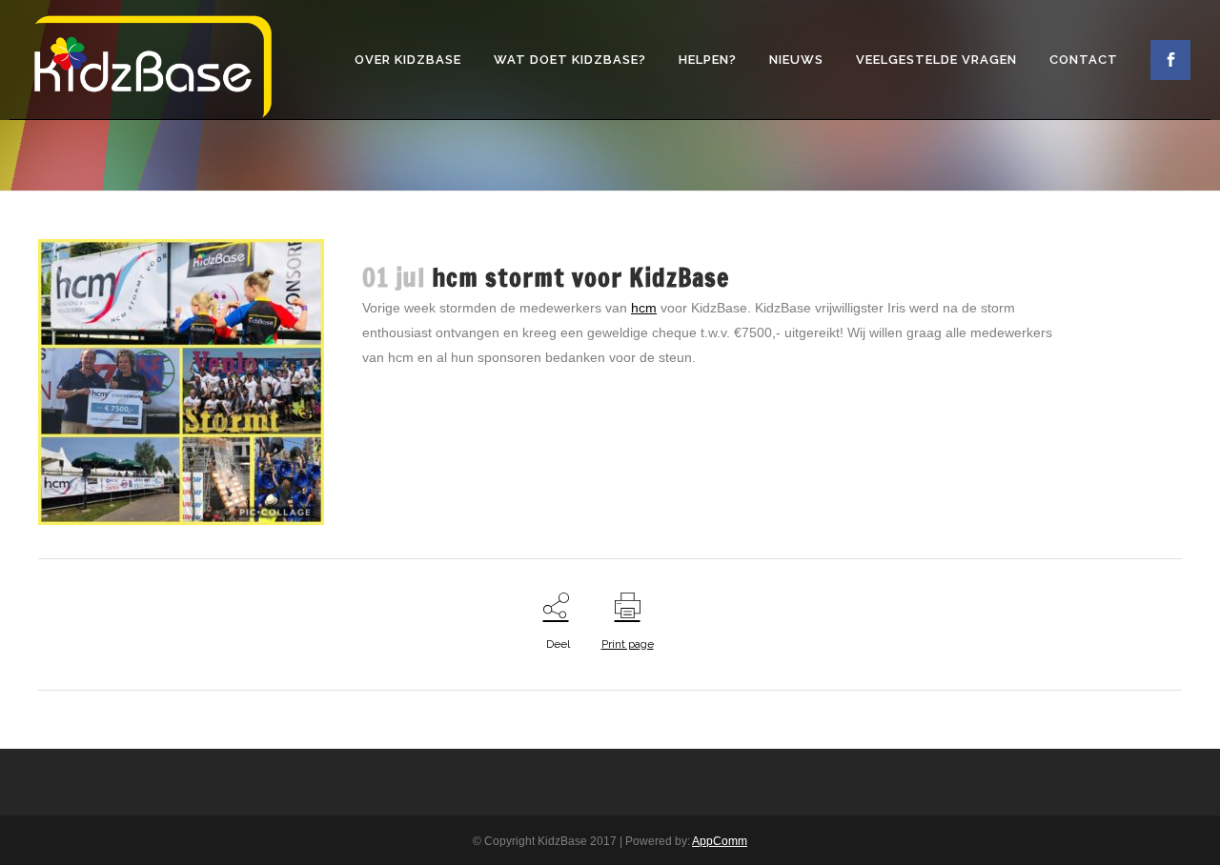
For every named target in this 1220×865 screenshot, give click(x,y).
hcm (644, 307)
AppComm (719, 841)
